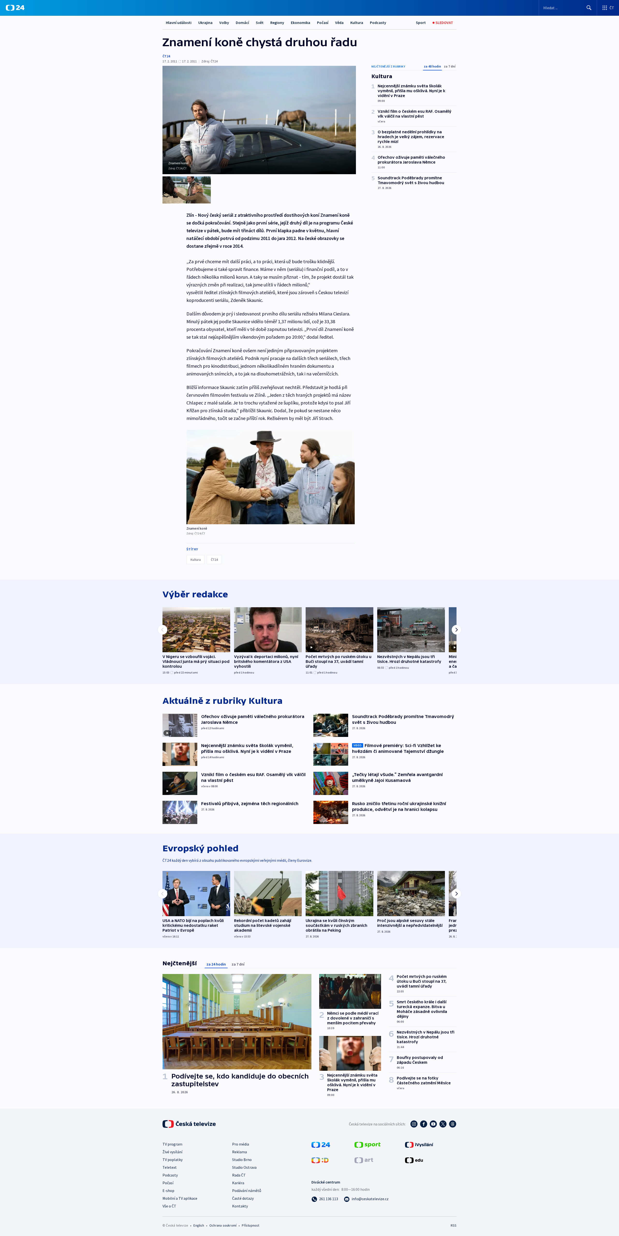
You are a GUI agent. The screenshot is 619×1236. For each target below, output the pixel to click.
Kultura (356, 22)
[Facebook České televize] (423, 1124)
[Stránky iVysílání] (419, 1144)
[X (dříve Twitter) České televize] (443, 1124)
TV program (172, 1144)
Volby (224, 22)
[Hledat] (589, 7)
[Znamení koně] (270, 477)
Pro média (240, 1144)
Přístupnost (250, 1225)
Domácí (242, 22)
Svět (260, 22)
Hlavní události (179, 22)
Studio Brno (242, 1159)
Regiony (277, 22)
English (198, 1225)
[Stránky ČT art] (363, 1159)
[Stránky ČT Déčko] (320, 1159)
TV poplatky (172, 1159)
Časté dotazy (243, 1198)
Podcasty (378, 22)
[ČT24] (15, 8)
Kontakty (240, 1206)
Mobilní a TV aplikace (179, 1198)
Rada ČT (239, 1175)
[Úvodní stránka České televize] (189, 1124)
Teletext (169, 1167)
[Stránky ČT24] (320, 1144)
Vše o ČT (169, 1206)
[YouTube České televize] (433, 1124)
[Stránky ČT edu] (414, 1159)
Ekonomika (300, 22)
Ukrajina (205, 22)
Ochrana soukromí (222, 1225)
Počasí (322, 22)
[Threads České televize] (453, 1124)
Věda (339, 22)
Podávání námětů (246, 1190)
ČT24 (166, 56)
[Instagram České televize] (414, 1124)
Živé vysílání (172, 1151)
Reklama (239, 1151)
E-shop (168, 1190)
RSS (454, 1225)
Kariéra (238, 1182)
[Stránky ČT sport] (367, 1144)
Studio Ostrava (244, 1167)
